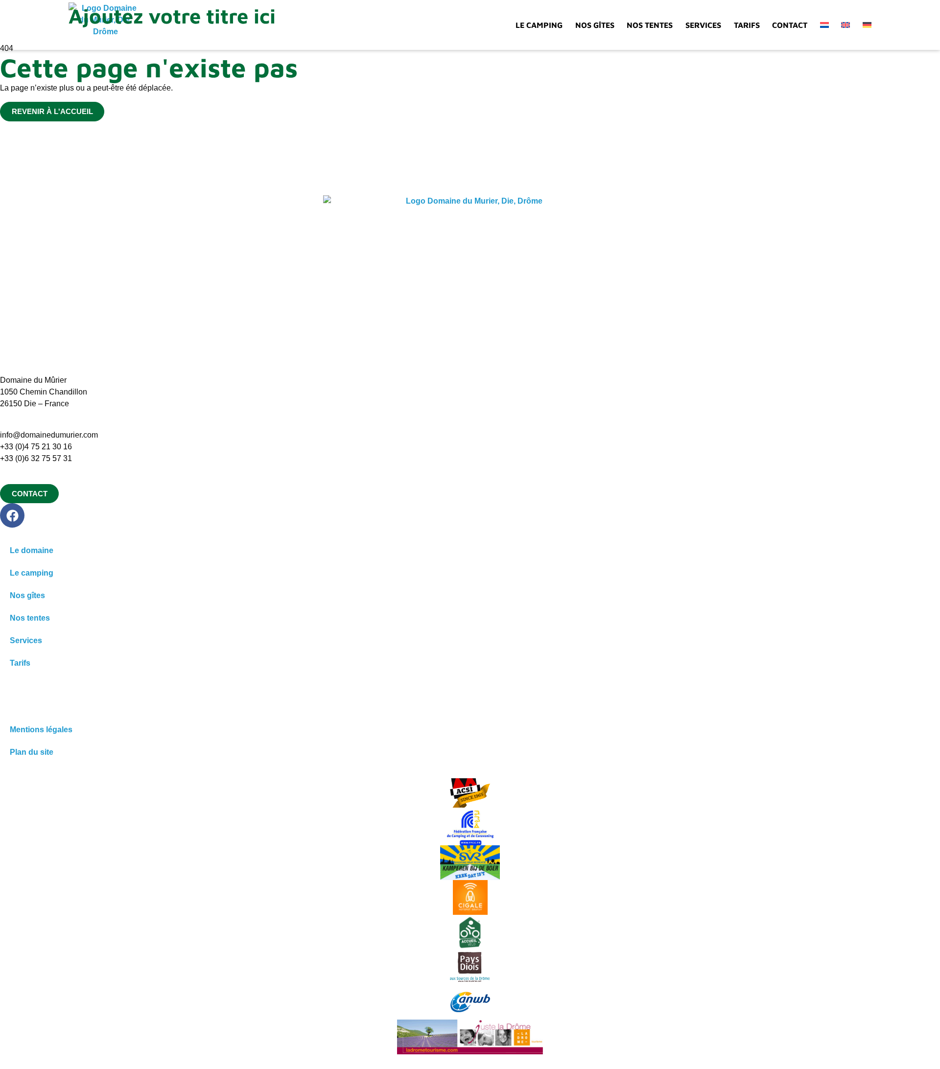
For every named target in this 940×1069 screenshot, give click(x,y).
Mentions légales (41, 729)
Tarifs (747, 25)
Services (703, 25)
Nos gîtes (594, 25)
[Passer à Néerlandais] (824, 25)
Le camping (539, 25)
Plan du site (31, 752)
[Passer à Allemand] (867, 25)
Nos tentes (650, 25)
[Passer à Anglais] (845, 25)
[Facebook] (12, 515)
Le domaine (31, 550)
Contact (789, 25)
